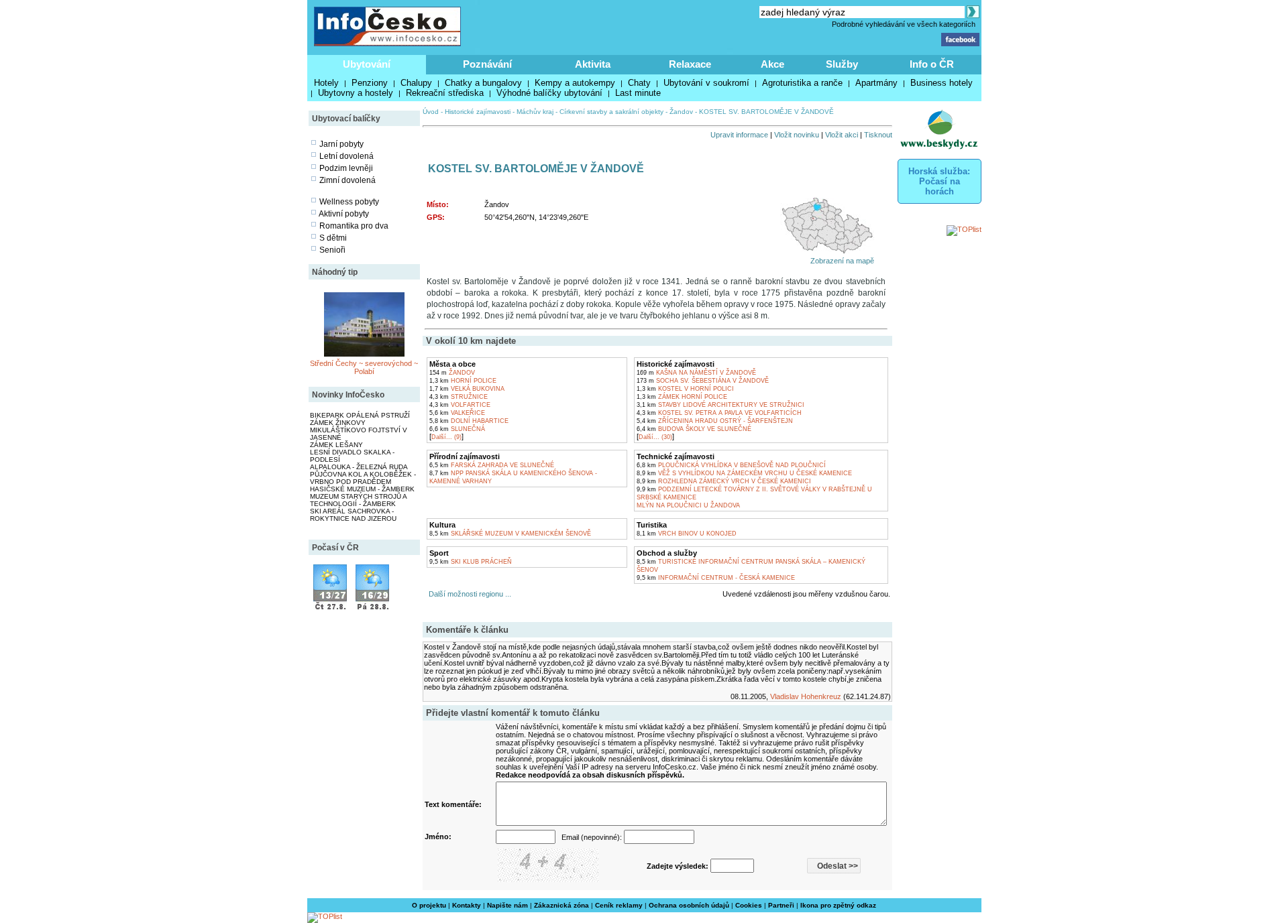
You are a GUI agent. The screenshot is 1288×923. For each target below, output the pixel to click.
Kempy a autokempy (575, 83)
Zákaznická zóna (561, 905)
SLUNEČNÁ (457, 429)
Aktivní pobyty (344, 214)
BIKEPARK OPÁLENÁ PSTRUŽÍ (360, 415)
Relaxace (690, 64)
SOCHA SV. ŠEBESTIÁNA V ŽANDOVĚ (703, 380)
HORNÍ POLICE (462, 380)
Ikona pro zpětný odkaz (838, 905)
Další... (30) (655, 437)
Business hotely (941, 83)
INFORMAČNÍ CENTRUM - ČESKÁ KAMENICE (716, 577)
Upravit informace (739, 135)
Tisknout (878, 135)
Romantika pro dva (353, 226)
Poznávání (487, 64)
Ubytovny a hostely (355, 93)
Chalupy (416, 83)
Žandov (681, 111)
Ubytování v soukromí (706, 83)
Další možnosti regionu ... (468, 594)
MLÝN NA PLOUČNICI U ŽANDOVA (688, 505)
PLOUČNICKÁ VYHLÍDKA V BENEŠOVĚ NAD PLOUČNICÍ (731, 465)
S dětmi (333, 238)
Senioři (332, 250)
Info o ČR (932, 64)
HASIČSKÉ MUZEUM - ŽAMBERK (362, 489)
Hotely (326, 83)
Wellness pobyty (349, 201)
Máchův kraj (535, 111)
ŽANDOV (452, 372)
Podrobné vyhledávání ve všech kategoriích (903, 24)
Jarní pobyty (341, 144)
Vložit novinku (796, 135)
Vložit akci (841, 135)
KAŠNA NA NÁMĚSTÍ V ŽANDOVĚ (696, 372)
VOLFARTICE (459, 405)
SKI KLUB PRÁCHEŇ (470, 561)
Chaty (639, 83)
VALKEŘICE (457, 413)
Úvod (431, 111)
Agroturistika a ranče (802, 83)
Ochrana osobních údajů (689, 905)
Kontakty (466, 905)
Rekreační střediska (445, 93)
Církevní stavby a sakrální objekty (611, 111)
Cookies (748, 905)
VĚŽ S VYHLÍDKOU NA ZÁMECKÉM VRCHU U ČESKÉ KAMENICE (744, 473)
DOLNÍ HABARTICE (468, 421)
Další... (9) (446, 437)
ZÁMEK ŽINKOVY (338, 422)
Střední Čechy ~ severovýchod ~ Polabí (364, 367)
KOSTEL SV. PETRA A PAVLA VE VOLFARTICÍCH (719, 413)
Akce (772, 64)
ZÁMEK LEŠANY (336, 444)
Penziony (370, 83)
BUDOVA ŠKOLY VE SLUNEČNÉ (694, 429)
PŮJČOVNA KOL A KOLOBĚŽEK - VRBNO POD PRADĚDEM (363, 478)
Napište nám (507, 905)
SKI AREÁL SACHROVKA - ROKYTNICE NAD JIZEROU (353, 514)
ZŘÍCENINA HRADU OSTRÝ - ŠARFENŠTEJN (715, 421)
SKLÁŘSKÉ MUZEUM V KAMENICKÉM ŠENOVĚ (510, 533)
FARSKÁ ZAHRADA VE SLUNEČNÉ (491, 465)
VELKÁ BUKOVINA (466, 388)
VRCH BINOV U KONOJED (687, 533)
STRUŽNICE (458, 396)
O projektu (429, 905)
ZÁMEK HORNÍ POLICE (682, 396)
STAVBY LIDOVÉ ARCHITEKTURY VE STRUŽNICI (720, 405)
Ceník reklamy (619, 905)
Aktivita (592, 64)
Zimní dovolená (347, 180)
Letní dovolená (346, 156)
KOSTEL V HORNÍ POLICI (685, 388)
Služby (842, 64)
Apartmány (876, 83)
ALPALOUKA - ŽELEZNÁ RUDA (359, 467)
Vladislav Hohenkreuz (805, 696)
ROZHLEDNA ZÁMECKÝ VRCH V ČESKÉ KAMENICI (724, 481)
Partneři (781, 905)
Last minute (638, 93)
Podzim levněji (346, 168)
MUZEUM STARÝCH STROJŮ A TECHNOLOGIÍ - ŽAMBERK (358, 500)
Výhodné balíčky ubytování (549, 93)
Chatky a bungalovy (483, 83)
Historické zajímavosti (478, 111)
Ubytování (366, 64)
